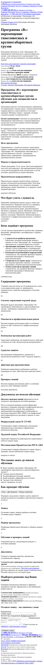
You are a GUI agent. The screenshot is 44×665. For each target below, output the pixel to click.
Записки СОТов (36, 6)
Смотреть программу (28, 64)
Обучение (11, 6)
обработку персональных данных (14, 626)
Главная (4, 6)
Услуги (18, 6)
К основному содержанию (11, 2)
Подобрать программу (32, 14)
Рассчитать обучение (9, 83)
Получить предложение (10, 64)
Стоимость (25, 6)
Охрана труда (12, 22)
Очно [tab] (3, 492)
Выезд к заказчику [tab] (25, 492)
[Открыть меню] (34, 10)
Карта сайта (29, 663)
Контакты (4, 8)
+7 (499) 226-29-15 (16, 14)
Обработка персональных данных (29, 661)
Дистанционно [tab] (12, 492)
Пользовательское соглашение (12, 663)
